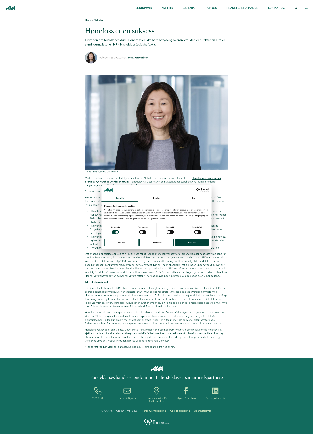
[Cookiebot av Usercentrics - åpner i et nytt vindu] (198, 190)
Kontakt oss (276, 7)
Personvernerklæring (154, 410)
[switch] (142, 232)
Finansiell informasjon (242, 7)
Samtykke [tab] (120, 198)
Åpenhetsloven (203, 410)
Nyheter (167, 7)
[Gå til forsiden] (10, 7)
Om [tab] (193, 198)
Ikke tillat (121, 242)
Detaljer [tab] (156, 198)
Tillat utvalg (157, 242)
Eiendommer (144, 7)
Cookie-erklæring (180, 410)
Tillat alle (192, 242)
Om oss (212, 7)
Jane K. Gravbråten (137, 57)
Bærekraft (190, 7)
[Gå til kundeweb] (306, 7)
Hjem (88, 20)
